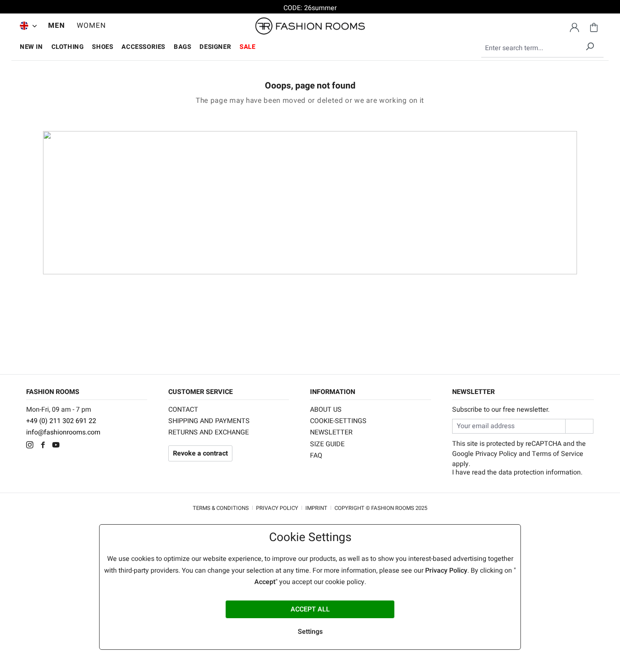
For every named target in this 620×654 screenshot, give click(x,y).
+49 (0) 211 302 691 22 (61, 421)
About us (326, 410)
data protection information (540, 472)
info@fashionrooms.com (63, 432)
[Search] (589, 45)
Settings (310, 632)
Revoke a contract (200, 453)
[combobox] (542, 48)
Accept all (310, 609)
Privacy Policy (496, 454)
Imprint (316, 508)
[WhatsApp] (70, 446)
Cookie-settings (338, 421)
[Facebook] (45, 446)
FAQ (316, 455)
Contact (183, 410)
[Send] (579, 426)
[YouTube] (58, 446)
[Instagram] (32, 446)
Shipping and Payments (209, 421)
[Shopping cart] (594, 26)
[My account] (574, 26)
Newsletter (331, 432)
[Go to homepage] (310, 26)
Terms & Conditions (221, 508)
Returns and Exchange (208, 432)
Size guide (327, 444)
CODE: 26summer (310, 8)
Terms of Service (557, 454)
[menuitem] (26, 25)
